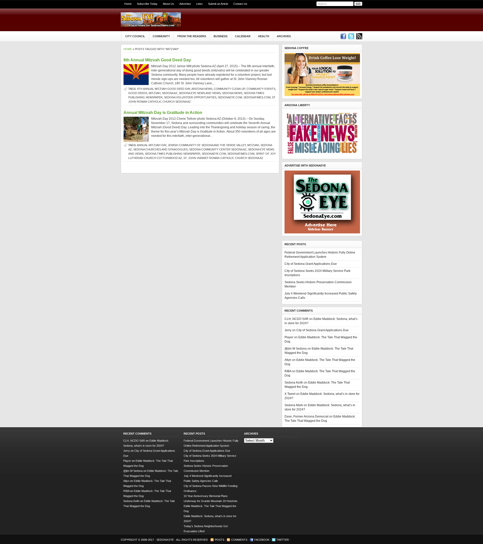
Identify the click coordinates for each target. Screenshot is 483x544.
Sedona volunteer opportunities (190, 97)
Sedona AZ (169, 93)
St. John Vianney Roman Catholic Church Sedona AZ (223, 157)
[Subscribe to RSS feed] (359, 36)
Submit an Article (218, 3)
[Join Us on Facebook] (343, 36)
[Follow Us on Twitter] (351, 36)
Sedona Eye (165, 539)
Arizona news (201, 88)
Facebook (261, 539)
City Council (135, 36)
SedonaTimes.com (257, 97)
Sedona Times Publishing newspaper (172, 153)
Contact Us (240, 3)
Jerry (288, 330)
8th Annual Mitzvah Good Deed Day (157, 60)
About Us (168, 3)
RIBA (288, 371)
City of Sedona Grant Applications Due (311, 264)
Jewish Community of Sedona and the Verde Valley (207, 145)
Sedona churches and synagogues (160, 149)
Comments (239, 539)
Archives (284, 36)
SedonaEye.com (230, 97)
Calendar (243, 36)
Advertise (185, 3)
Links (199, 3)
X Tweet (290, 394)
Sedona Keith (294, 382)
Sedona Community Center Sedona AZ (218, 149)
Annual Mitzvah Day (151, 145)
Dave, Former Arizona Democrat (306, 416)
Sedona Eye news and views (200, 93)
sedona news (232, 93)
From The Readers (191, 36)
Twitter (282, 539)
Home (128, 3)
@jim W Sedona (296, 348)
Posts (219, 539)
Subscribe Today (147, 3)
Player (289, 337)
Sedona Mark (294, 405)
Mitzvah (154, 93)
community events (261, 88)
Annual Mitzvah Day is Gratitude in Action (163, 112)
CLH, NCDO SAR (296, 319)
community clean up (229, 88)
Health (263, 36)
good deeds (137, 93)
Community (161, 36)
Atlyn (288, 360)
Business (220, 36)
